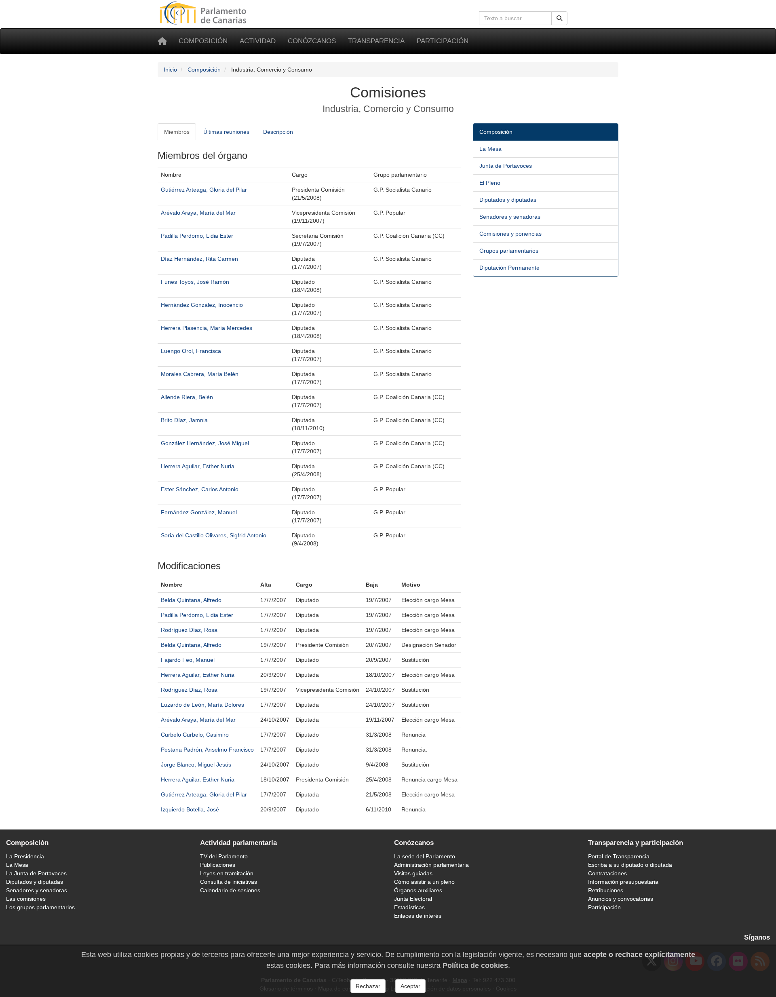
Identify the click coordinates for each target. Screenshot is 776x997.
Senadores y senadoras (509, 216)
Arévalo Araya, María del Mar (198, 212)
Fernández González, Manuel (199, 512)
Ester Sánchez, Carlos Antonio (199, 489)
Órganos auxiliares (418, 890)
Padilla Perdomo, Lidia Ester (197, 235)
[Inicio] (162, 41)
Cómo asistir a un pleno (424, 882)
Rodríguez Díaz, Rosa (189, 630)
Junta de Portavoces (505, 166)
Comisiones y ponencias (510, 233)
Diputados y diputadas (507, 199)
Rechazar (368, 986)
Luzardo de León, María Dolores (202, 704)
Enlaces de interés (417, 916)
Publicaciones (217, 865)
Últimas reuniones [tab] (226, 132)
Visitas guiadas (413, 873)
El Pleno (489, 183)
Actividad (258, 41)
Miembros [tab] (177, 132)
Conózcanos (312, 41)
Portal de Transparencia (618, 856)
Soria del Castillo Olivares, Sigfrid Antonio (213, 535)
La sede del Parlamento (424, 856)
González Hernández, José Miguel (205, 443)
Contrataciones (607, 873)
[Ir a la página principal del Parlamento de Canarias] (204, 12)
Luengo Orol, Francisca (191, 351)
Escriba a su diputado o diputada (630, 865)
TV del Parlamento (224, 856)
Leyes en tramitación (226, 873)
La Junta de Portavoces (36, 873)
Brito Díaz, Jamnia (184, 420)
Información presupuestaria (623, 882)
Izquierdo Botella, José (190, 809)
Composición (203, 41)
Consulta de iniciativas (228, 882)
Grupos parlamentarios (508, 250)
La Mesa (490, 149)
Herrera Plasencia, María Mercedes (206, 328)
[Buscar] (559, 18)
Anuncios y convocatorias (620, 899)
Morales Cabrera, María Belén (199, 374)
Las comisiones (26, 899)
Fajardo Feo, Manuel (188, 660)
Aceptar (410, 986)
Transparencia (376, 41)
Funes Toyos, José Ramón (195, 282)
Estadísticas (409, 907)
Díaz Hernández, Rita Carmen (199, 259)
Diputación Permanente (509, 267)
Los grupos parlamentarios (40, 907)
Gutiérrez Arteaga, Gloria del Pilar (204, 189)
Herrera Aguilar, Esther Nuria (197, 466)
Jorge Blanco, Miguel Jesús (196, 764)
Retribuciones (605, 890)
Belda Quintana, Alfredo (191, 600)
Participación (442, 41)
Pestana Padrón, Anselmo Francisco (207, 749)
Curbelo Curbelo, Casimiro (195, 734)
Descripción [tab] (278, 132)
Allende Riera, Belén (187, 397)
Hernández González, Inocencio (202, 305)
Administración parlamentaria (431, 865)
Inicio (170, 69)
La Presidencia (25, 856)
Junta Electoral (413, 899)
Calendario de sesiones (230, 890)
